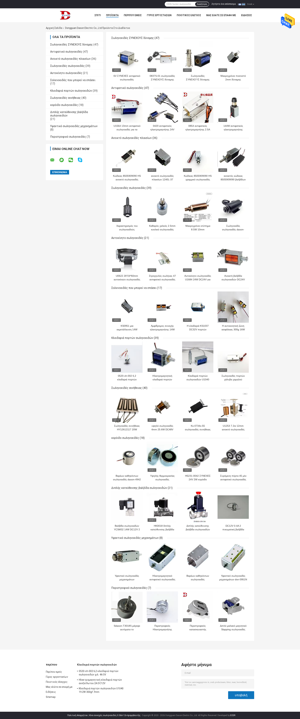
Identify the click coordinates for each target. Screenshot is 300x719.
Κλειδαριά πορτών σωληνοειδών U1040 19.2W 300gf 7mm (197, 379)
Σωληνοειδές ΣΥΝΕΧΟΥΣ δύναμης (71, 44)
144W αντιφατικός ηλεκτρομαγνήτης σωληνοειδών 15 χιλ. (233, 129)
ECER (232, 715)
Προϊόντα (112, 15)
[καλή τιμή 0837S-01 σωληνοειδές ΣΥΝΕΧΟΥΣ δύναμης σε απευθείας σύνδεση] (162, 57)
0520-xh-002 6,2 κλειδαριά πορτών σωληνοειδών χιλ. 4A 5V (127, 379)
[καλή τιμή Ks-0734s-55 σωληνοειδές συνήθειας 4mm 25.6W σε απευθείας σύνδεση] (197, 407)
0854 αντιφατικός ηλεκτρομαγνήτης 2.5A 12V (197, 129)
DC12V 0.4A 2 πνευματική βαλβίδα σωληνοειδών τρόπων (233, 529)
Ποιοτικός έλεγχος (189, 15)
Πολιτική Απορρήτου (77, 715)
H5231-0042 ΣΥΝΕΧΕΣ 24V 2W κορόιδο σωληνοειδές (198, 479)
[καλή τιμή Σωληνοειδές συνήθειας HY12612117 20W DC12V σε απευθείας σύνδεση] (127, 407)
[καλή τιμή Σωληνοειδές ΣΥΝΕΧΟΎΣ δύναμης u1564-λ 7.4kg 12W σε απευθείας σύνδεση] (197, 57)
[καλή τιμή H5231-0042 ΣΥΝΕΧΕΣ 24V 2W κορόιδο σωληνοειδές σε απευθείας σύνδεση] (197, 457)
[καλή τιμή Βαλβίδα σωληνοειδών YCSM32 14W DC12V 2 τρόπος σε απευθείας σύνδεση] (127, 507)
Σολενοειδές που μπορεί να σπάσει (72, 80)
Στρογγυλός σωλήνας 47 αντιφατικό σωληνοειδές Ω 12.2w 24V (162, 279)
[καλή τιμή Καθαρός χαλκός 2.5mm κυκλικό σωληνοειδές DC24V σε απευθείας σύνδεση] (162, 207)
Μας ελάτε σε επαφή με (221, 15)
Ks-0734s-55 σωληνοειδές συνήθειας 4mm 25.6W (198, 429)
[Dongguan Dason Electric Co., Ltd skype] (82, 160)
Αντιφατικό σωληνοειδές (66, 51)
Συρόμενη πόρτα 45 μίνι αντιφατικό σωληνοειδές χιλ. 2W (233, 479)
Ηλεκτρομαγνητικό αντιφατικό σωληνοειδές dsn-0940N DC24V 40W (162, 579)
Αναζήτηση (202, 4)
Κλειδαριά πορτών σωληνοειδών (71, 90)
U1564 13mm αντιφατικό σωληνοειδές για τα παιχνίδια (127, 129)
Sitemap (51, 697)
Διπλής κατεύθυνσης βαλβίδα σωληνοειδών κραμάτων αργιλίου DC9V (198, 529)
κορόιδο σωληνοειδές (64, 105)
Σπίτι (97, 15)
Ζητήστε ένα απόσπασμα (223, 4)
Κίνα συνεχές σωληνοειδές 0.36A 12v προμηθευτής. (115, 715)
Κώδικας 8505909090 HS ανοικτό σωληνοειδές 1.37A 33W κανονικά (127, 179)
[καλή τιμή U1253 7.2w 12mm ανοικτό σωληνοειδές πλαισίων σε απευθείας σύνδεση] (233, 407)
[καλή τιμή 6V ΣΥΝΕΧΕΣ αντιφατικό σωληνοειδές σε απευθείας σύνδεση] (127, 57)
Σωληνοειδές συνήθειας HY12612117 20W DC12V (127, 429)
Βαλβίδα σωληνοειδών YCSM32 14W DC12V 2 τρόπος (127, 529)
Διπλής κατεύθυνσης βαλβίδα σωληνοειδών (139, 488)
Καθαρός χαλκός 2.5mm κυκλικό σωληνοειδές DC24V (162, 229)
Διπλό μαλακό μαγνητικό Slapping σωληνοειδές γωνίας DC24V (233, 629)
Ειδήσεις (246, 15)
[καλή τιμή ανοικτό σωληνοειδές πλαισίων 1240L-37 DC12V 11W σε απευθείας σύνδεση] (162, 157)
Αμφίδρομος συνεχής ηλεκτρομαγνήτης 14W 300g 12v (162, 329)
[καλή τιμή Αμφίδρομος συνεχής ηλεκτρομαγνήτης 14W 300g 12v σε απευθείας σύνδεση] (162, 307)
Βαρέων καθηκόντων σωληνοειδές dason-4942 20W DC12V (127, 479)
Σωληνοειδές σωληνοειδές (67, 66)
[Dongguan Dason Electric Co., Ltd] (65, 15)
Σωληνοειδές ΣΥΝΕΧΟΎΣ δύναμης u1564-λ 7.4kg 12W (198, 79)
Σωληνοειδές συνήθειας (65, 97)
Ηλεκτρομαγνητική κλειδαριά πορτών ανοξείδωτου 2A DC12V (162, 379)
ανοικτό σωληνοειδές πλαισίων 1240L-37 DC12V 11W (162, 179)
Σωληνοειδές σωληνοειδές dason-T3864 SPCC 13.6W (233, 229)
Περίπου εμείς (133, 15)
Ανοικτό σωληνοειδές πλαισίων (70, 58)
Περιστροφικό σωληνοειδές (68, 136)
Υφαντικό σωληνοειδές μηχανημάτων (74, 126)
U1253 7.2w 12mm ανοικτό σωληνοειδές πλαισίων (233, 429)
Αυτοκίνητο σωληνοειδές (66, 73)
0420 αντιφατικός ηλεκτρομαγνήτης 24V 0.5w (162, 129)
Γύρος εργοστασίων (159, 15)
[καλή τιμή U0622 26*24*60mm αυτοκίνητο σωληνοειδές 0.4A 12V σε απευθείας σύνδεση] (127, 257)
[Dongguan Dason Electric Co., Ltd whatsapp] (63, 160)
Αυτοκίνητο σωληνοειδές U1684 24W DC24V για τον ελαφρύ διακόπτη (197, 279)
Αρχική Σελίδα (54, 28)
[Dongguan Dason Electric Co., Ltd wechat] (73, 160)
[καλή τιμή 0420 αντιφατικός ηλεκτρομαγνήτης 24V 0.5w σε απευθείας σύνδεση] (162, 107)
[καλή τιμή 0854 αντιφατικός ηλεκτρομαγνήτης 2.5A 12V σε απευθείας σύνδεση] (197, 107)
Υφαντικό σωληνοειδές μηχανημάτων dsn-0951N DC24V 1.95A (233, 579)
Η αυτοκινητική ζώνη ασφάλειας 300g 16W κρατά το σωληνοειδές (233, 329)
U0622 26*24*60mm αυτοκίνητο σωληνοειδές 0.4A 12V (127, 279)
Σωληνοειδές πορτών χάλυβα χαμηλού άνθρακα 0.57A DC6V (233, 379)
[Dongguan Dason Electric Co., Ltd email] (54, 160)
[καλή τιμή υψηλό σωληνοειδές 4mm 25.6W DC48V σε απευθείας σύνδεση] (162, 407)
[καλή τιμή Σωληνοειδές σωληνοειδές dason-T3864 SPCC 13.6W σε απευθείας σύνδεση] (233, 207)
